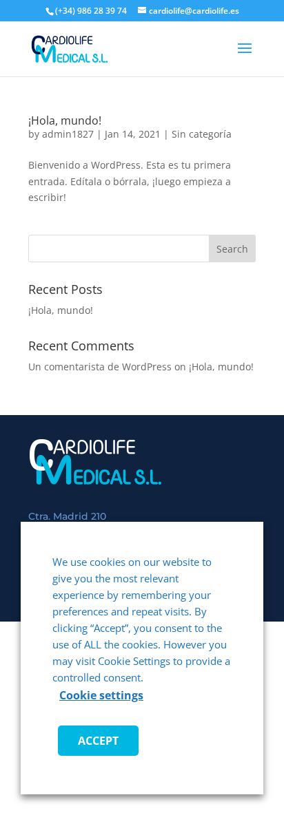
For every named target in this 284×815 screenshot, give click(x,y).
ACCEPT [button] (98, 740)
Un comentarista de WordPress (100, 366)
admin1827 (68, 133)
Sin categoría (202, 133)
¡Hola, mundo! (64, 120)
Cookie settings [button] (101, 695)
